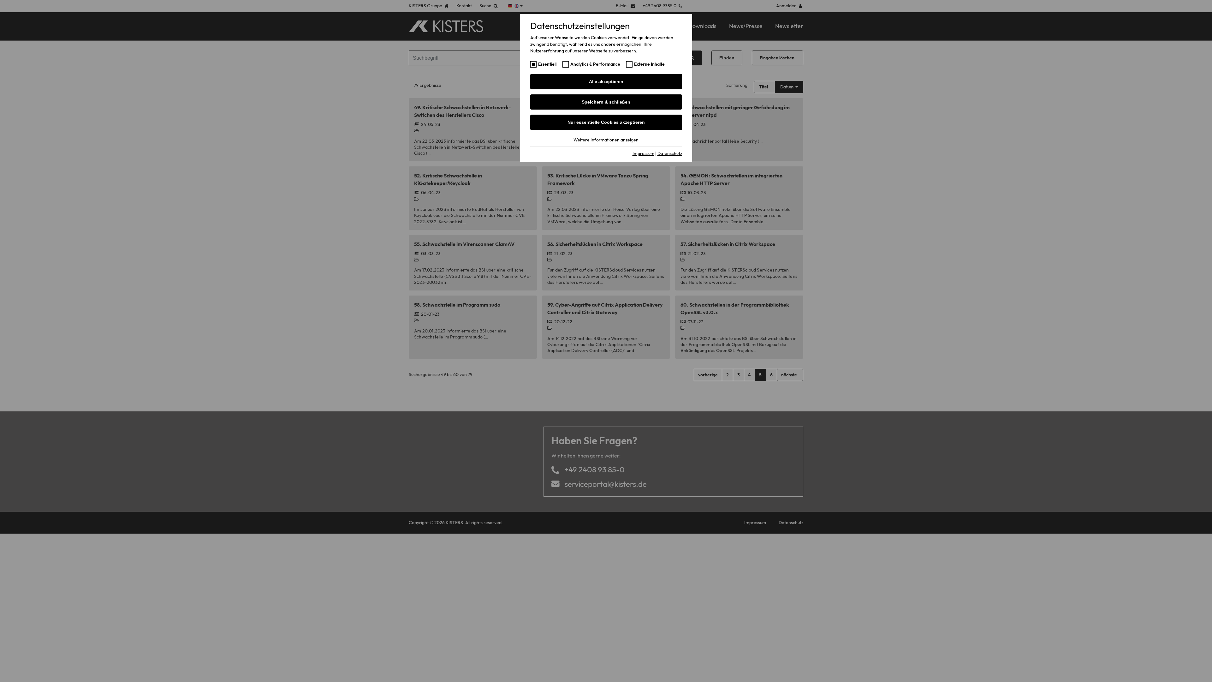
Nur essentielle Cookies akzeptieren (606, 122)
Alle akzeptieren (606, 81)
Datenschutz (669, 153)
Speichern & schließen (606, 102)
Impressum (643, 153)
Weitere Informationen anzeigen (606, 140)
